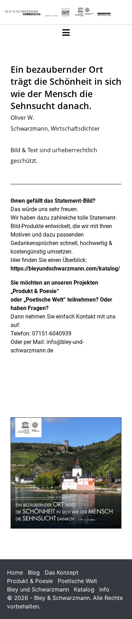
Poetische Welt (77, 580)
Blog (34, 572)
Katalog (84, 589)
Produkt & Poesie (30, 580)
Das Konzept (61, 572)
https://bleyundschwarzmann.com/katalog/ (65, 268)
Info (104, 589)
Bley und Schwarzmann (38, 589)
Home (15, 572)
